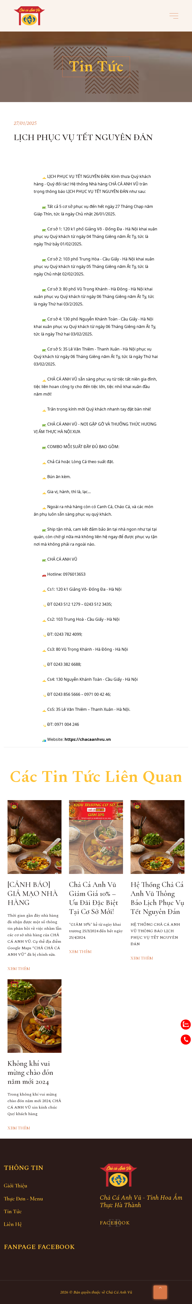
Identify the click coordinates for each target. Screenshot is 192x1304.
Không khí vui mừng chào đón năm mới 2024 (30, 1072)
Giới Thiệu (15, 1185)
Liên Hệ (13, 1224)
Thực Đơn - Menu (23, 1198)
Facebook (115, 1223)
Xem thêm (19, 968)
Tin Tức (13, 1211)
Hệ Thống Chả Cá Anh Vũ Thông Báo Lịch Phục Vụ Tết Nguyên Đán (157, 898)
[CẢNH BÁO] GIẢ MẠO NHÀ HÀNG (33, 893)
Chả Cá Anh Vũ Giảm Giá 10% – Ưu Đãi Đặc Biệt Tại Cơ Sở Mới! (93, 898)
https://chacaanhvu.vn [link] (87, 739)
